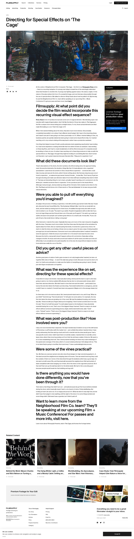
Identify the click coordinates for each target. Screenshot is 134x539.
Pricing (45, 3)
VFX (7, 15)
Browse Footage (113, 494)
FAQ (47, 514)
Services (38, 3)
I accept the (104, 515)
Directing (8, 468)
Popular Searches (33, 523)
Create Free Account (121, 3)
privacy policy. (107, 515)
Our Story (31, 512)
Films (30, 520)
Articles (31, 517)
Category (31, 525)
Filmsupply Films (87, 87)
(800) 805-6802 (50, 520)
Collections (31, 3)
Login (110, 3)
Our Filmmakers (33, 514)
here (69, 101)
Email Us (48, 517)
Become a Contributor (52, 523)
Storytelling (40, 468)
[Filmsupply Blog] (12, 3)
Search (24, 3)
